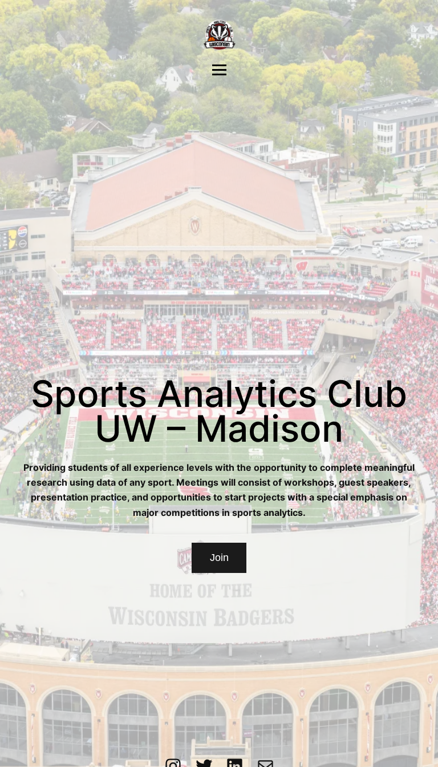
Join (219, 557)
